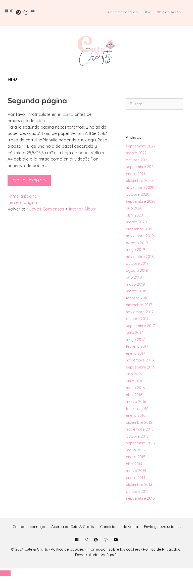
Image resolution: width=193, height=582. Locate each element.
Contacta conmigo (123, 12)
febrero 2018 (137, 298)
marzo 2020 (136, 222)
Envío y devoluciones (162, 526)
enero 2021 (135, 173)
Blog (147, 12)
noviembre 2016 (140, 360)
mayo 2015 (135, 450)
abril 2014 (134, 463)
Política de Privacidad (161, 549)
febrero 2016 (137, 408)
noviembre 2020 (140, 187)
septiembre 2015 (140, 443)
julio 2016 (134, 374)
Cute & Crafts (36, 549)
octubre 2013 (137, 491)
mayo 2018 (135, 284)
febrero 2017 (137, 346)
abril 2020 (134, 215)
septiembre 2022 (140, 146)
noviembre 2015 (140, 429)
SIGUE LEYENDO (29, 180)
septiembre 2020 (141, 201)
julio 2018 (134, 277)
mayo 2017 (135, 339)
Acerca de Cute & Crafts (72, 526)
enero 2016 (135, 415)
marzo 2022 (136, 152)
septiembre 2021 (140, 166)
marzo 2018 (136, 291)
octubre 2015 (137, 436)
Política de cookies (67, 549)
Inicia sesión (171, 12)
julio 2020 (134, 208)
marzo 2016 (136, 401)
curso (68, 114)
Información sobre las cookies (113, 549)
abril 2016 (134, 394)
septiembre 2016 (140, 367)
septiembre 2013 (140, 498)
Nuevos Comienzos (45, 208)
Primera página (22, 196)
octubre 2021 (137, 159)
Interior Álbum (82, 208)
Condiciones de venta (119, 526)
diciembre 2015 (139, 422)
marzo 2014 (136, 470)
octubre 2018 (137, 263)
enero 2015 (135, 456)
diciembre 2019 (139, 229)
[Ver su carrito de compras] (188, 79)
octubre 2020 (137, 194)
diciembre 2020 (139, 180)
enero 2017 (135, 353)
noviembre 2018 (140, 256)
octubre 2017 (137, 318)
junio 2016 (134, 381)
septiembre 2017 (140, 325)
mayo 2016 (135, 387)
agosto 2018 (137, 270)
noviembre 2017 (140, 311)
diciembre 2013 (139, 484)
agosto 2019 (137, 242)
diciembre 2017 (139, 304)
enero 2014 (135, 477)
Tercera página (22, 202)
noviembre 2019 (140, 235)
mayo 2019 (135, 249)
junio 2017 (134, 332)
